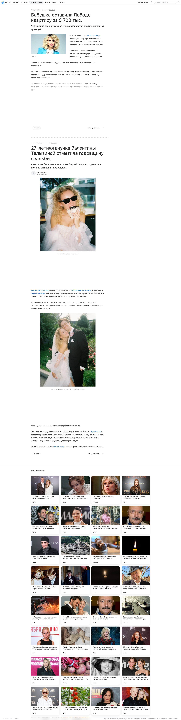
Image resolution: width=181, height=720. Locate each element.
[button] (67, 215)
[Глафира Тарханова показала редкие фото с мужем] (136, 490)
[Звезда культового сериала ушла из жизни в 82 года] (105, 671)
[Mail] (3, 2)
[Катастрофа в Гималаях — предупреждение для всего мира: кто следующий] (75, 550)
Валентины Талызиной (81, 290)
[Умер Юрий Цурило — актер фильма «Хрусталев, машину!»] (136, 520)
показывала (59, 447)
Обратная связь (173, 718)
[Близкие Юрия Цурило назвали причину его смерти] (105, 610)
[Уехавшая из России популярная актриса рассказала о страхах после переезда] (45, 641)
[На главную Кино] (7, 2)
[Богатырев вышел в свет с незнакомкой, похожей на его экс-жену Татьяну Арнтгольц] (45, 520)
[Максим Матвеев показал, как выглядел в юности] (45, 550)
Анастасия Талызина (39, 290)
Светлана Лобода (93, 36)
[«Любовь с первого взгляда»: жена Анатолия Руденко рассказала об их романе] (45, 490)
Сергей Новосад (38, 293)
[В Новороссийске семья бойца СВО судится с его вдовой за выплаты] (105, 550)
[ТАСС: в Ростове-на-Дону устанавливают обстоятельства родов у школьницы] (75, 641)
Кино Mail (52, 10)
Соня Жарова (41, 172)
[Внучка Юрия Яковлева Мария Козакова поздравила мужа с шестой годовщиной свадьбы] (75, 520)
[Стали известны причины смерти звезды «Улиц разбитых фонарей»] (105, 580)
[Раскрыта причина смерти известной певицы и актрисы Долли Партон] (105, 641)
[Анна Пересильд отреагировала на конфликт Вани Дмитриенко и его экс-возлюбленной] (136, 671)
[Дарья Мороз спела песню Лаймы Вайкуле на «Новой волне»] (45, 701)
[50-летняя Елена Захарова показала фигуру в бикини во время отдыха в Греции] (136, 641)
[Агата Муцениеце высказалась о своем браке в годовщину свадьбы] (75, 610)
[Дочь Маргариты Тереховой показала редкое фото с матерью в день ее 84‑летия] (75, 490)
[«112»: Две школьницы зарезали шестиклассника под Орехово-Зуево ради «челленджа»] (136, 550)
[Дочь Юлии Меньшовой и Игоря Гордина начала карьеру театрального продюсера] (45, 580)
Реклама (16, 718)
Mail (3, 718)
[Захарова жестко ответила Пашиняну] (105, 490)
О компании (9, 718)
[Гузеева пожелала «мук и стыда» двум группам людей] (105, 701)
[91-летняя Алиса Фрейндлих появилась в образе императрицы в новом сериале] (75, 580)
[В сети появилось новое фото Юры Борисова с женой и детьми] (136, 701)
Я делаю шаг (96, 432)
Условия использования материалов (157, 718)
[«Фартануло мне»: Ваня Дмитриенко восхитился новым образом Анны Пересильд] (105, 520)
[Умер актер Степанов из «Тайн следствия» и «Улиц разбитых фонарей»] (136, 580)
